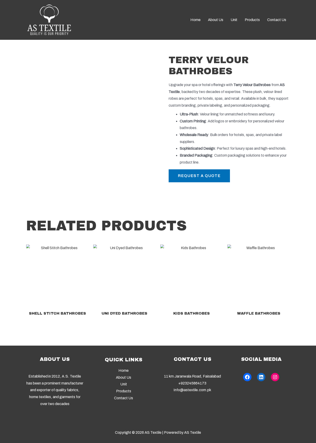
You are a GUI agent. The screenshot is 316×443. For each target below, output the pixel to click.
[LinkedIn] (261, 377)
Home (123, 370)
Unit (123, 384)
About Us (123, 377)
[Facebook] (247, 377)
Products (123, 391)
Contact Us (123, 398)
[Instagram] (275, 377)
